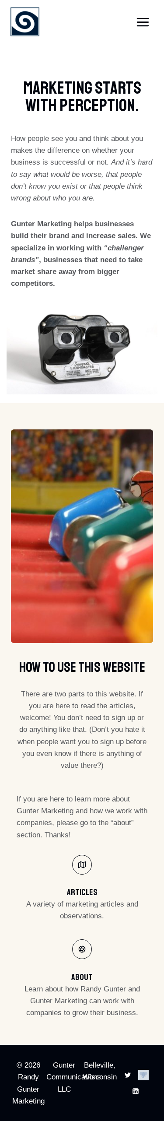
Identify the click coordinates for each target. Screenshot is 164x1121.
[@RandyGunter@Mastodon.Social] (144, 1075)
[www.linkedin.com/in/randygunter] (136, 1091)
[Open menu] (143, 22)
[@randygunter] (128, 1075)
